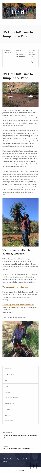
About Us (8, 369)
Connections (9, 409)
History (7, 386)
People (7, 392)
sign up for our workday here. (18, 287)
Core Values (9, 374)
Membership (9, 403)
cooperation (32, 61)
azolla (31, 52)
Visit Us (7, 415)
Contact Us (9, 421)
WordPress (26, 459)
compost (31, 58)
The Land (8, 380)
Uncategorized (20, 56)
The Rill (9, 459)
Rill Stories (19, 54)
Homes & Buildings (11, 398)
